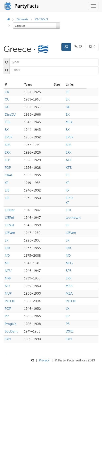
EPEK (8, 137)
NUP (8, 294)
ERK (7, 152)
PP (7, 316)
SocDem (11, 331)
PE (68, 324)
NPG (69, 263)
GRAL (9, 175)
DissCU (10, 115)
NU (7, 286)
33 (66, 47)
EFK (68, 210)
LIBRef (9, 218)
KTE (69, 168)
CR (7, 92)
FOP (8, 168)
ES (67, 175)
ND (7, 256)
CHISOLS (41, 19)
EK (68, 99)
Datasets (22, 19)
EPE (68, 271)
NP (7, 263)
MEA (69, 122)
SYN (8, 339)
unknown (73, 218)
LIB (7, 190)
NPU (8, 271)
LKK (7, 248)
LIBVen (10, 233)
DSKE (70, 331)
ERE (7, 145)
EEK (7, 122)
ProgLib (10, 324)
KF (67, 92)
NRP (8, 278)
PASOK (10, 301)
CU (7, 99)
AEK (69, 160)
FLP (7, 160)
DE (7, 107)
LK (6, 240)
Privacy (44, 360)
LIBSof (9, 225)
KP (68, 316)
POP (8, 309)
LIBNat (10, 210)
